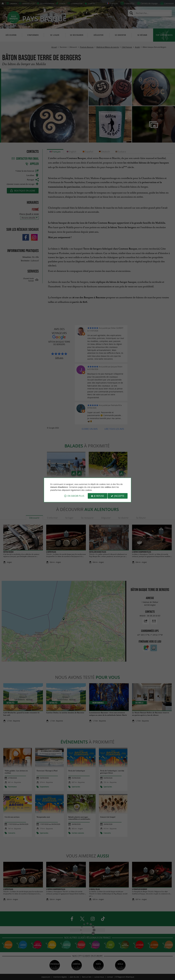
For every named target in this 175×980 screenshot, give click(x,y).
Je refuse (99, 495)
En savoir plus (76, 495)
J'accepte (119, 495)
